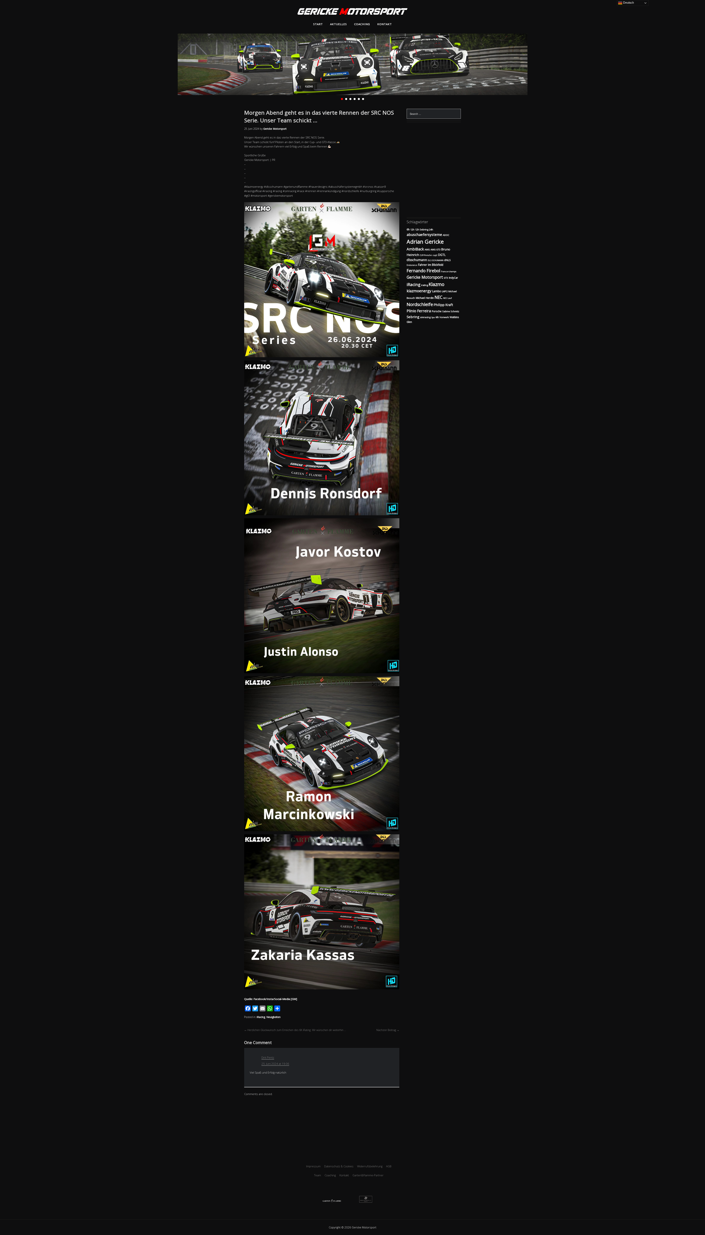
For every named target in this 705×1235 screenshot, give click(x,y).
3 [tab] (350, 99)
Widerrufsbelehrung (369, 1166)
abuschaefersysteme (424, 234)
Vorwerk (444, 317)
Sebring (413, 316)
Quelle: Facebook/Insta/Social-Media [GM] (270, 999)
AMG (427, 249)
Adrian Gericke (425, 241)
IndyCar (453, 277)
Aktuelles (338, 24)
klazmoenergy (419, 290)
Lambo (436, 291)
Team (317, 1175)
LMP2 (445, 291)
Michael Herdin (425, 298)
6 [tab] (363, 99)
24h (431, 229)
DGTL (442, 255)
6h (408, 229)
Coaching (362, 24)
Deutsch (628, 2)
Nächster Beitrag (387, 1030)
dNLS (447, 260)
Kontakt (384, 24)
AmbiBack (415, 249)
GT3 (446, 277)
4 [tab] (355, 99)
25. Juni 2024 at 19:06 (275, 1063)
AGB (388, 1166)
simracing (425, 317)
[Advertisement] (352, 1129)
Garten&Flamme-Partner (368, 1175)
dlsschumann (417, 260)
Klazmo (436, 284)
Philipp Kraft (443, 305)
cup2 (435, 255)
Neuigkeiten (273, 1017)
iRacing (261, 1017)
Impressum (313, 1166)
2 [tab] (346, 99)
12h (412, 229)
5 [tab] (359, 99)
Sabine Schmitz (450, 311)
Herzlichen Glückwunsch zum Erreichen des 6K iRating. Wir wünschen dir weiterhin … (295, 1030)
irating (424, 285)
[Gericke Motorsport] (352, 12)
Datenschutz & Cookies (338, 1166)
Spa (433, 317)
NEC (438, 297)
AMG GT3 (435, 249)
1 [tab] (342, 99)
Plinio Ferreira (419, 310)
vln (437, 317)
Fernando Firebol (423, 271)
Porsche (437, 311)
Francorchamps (448, 271)
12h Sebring (421, 229)
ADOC (446, 235)
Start (318, 24)
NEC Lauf (447, 298)
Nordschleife (420, 304)
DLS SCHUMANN (435, 260)
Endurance (412, 265)
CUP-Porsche (426, 255)
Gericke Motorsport (425, 277)
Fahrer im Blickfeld (430, 265)
